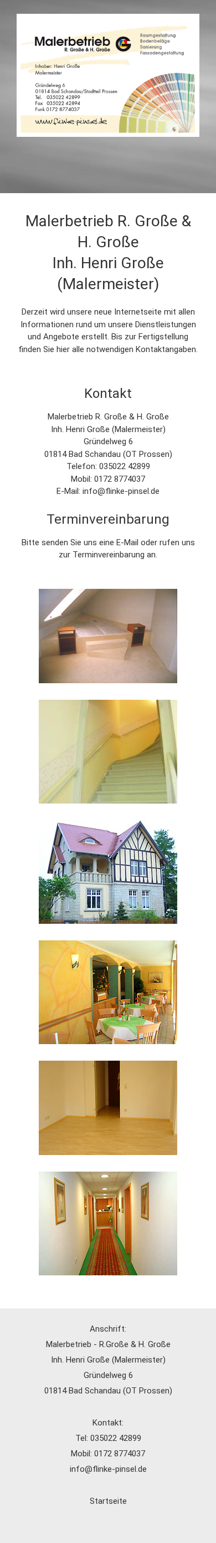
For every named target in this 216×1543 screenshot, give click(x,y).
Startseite (108, 1501)
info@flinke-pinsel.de (121, 491)
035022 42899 (124, 466)
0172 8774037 (119, 479)
